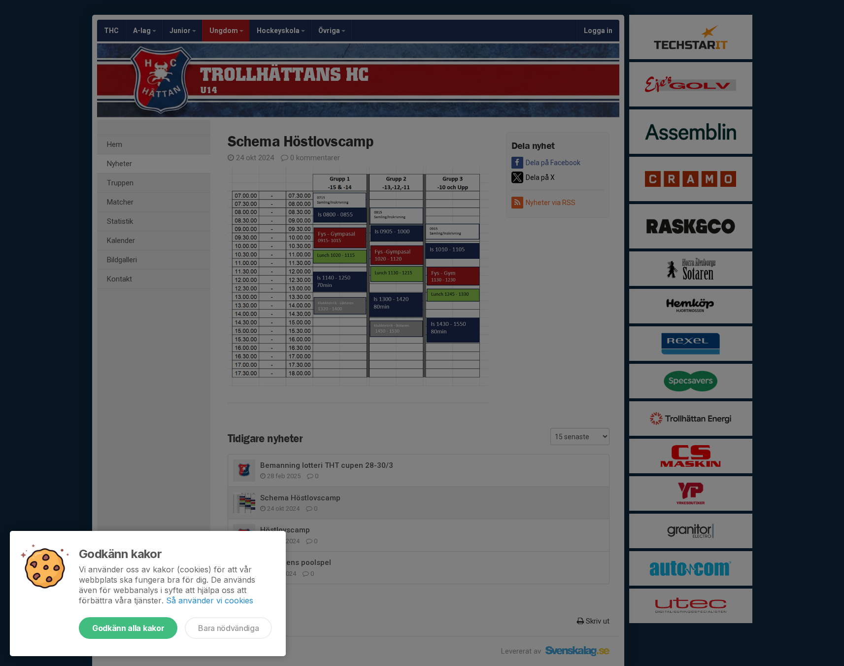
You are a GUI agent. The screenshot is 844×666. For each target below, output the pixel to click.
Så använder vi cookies (209, 600)
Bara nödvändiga (228, 628)
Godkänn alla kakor (128, 628)
